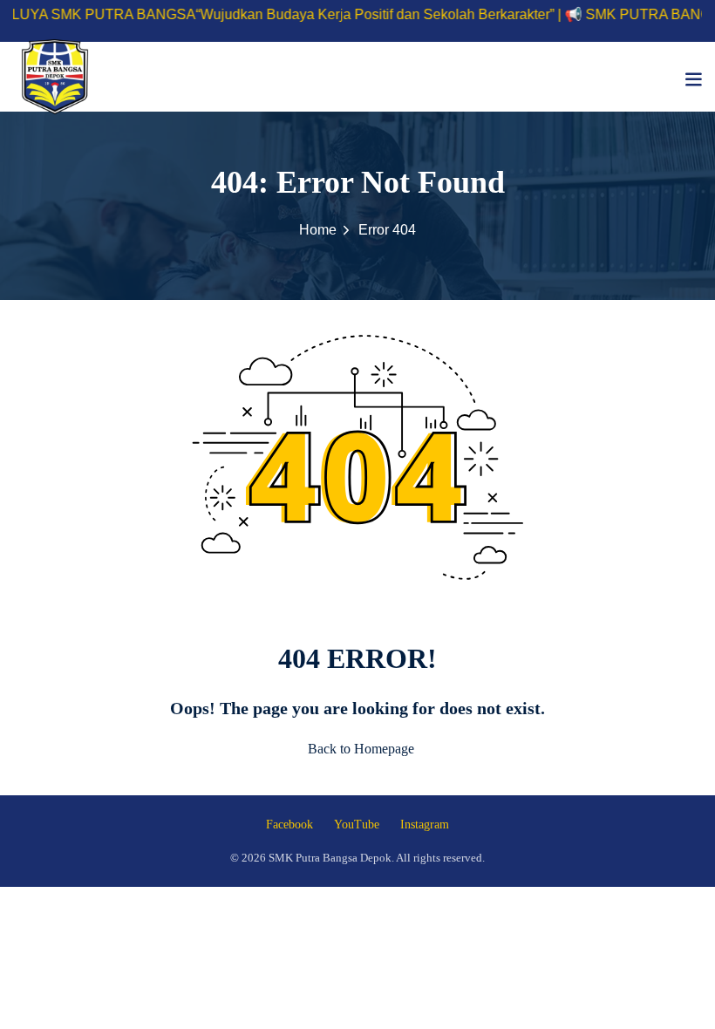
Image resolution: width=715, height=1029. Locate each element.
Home (318, 229)
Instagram (424, 824)
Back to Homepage (361, 748)
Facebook (289, 824)
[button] (693, 79)
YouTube (356, 824)
